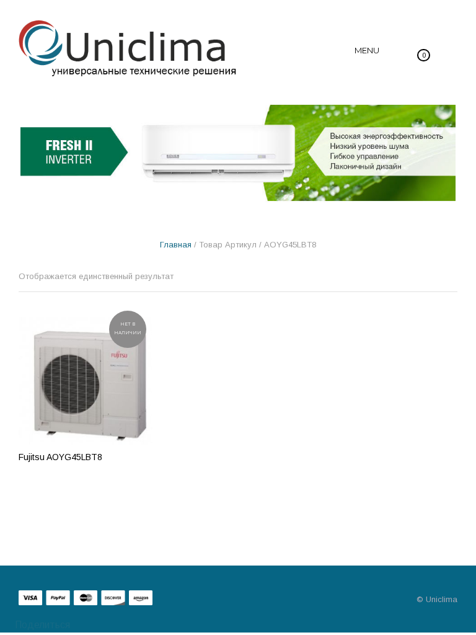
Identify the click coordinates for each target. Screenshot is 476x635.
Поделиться (41, 624)
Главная (176, 244)
